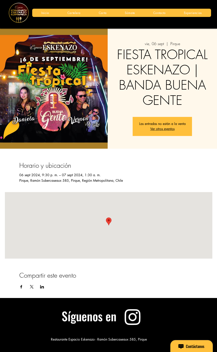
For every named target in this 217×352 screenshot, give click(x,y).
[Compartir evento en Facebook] (21, 286)
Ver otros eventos (162, 129)
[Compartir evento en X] (32, 286)
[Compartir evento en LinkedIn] (42, 286)
